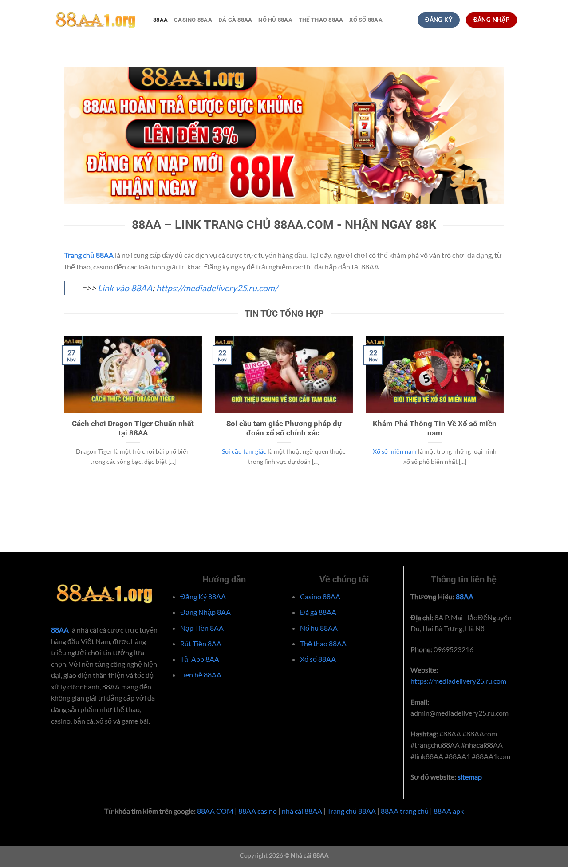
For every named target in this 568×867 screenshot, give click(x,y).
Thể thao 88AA (321, 19)
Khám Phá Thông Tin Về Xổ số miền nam (435, 429)
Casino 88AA (193, 19)
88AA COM (215, 811)
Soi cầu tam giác (244, 451)
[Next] (505, 416)
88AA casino (257, 811)
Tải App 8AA (199, 659)
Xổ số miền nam (395, 451)
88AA (160, 19)
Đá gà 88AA (235, 19)
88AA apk (449, 811)
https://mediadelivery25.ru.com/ (217, 288)
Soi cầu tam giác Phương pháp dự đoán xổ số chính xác (284, 429)
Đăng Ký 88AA (203, 596)
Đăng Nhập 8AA (205, 612)
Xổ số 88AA (366, 19)
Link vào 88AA (125, 288)
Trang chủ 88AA (351, 811)
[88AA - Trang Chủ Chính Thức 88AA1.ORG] (95, 20)
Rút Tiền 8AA (200, 643)
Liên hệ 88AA (200, 674)
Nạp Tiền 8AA (202, 628)
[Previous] (62, 416)
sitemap (469, 776)
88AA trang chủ (405, 811)
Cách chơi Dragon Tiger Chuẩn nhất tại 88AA (133, 429)
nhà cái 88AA (302, 811)
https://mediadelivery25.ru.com (458, 681)
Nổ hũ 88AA (275, 19)
